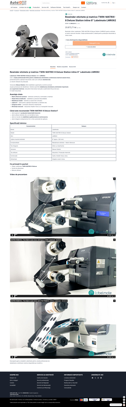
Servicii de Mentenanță (43, 385)
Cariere (12, 383)
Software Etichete (56, 7)
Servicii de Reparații (43, 383)
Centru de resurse (42, 378)
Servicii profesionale (43, 380)
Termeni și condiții (47, 399)
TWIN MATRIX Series (73, 54)
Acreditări (13, 385)
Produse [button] (14, 7)
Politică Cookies (38, 399)
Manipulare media (24, 10)
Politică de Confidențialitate (25, 399)
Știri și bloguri (14, 380)
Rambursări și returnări (70, 383)
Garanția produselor (70, 385)
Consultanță (67, 387)
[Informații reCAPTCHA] (124, 400)
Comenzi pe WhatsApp (43, 387)
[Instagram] (98, 378)
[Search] (83, 2)
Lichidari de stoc (25, 7)
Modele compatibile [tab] (62, 66)
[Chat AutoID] (124, 405)
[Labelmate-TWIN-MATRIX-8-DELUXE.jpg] (35, 37)
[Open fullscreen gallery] (59, 61)
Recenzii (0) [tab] (72, 66)
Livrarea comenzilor (70, 378)
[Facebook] (92, 378)
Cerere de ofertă (91, 46)
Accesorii (16, 10)
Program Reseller (69, 380)
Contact (83, 7)
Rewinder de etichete (35, 10)
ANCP (54, 399)
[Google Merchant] (124, 402)
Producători (36, 7)
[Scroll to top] (2, 403)
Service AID (45, 7)
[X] (95, 378)
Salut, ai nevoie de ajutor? (116, 404)
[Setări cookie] (124, 397)
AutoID (11, 10)
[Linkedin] (101, 378)
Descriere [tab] (52, 66)
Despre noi (76, 7)
